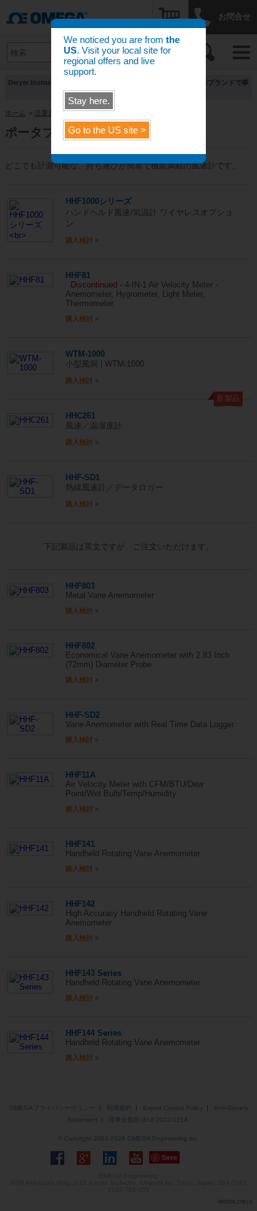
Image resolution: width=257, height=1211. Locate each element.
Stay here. (89, 100)
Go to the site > (107, 130)
